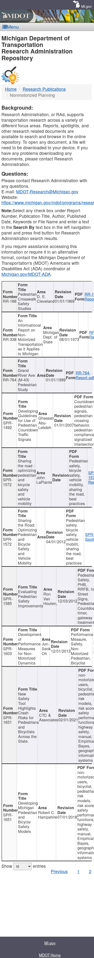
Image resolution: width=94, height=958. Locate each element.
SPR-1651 (8, 720)
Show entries (23, 866)
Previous (59, 871)
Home (11, 89)
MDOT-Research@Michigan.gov (47, 192)
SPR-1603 (8, 651)
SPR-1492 (8, 425)
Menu (13, 26)
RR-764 (9, 380)
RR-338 (9, 339)
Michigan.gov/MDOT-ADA (26, 274)
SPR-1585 (8, 601)
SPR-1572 (7, 482)
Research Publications (44, 89)
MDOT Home (50, 955)
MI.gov (86, 6)
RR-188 (9, 301)
